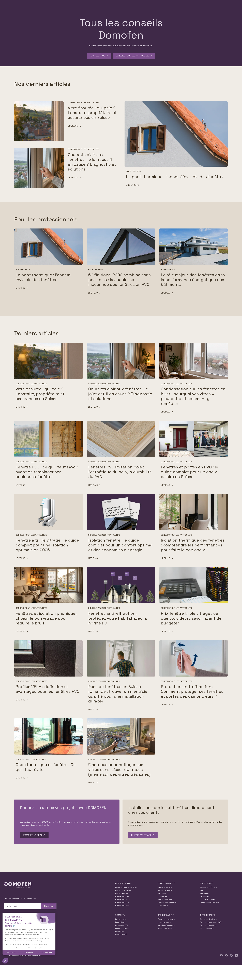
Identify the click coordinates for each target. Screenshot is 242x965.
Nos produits (123, 883)
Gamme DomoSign (122, 905)
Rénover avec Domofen (209, 887)
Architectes (162, 896)
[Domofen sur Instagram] (231, 955)
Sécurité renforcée (122, 928)
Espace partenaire (165, 887)
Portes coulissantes (123, 890)
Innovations (120, 922)
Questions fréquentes (166, 925)
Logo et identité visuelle (209, 902)
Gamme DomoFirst (122, 896)
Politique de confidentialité (210, 922)
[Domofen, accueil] (17, 885)
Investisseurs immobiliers (167, 902)
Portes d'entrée (121, 893)
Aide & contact (163, 905)
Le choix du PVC (121, 925)
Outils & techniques (207, 899)
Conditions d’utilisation (209, 919)
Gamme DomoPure (122, 899)
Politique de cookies (208, 925)
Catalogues (204, 896)
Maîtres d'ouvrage (165, 899)
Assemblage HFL (121, 934)
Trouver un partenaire (166, 919)
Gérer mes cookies (207, 928)
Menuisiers (162, 893)
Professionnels (166, 883)
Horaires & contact (165, 922)
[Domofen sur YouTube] (221, 955)
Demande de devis (165, 928)
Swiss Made (119, 931)
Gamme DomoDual (122, 902)
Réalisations (204, 893)
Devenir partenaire (165, 890)
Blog (201, 890)
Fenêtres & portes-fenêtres (126, 887)
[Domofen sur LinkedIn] (236, 955)
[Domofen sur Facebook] (226, 955)
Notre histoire (120, 919)
